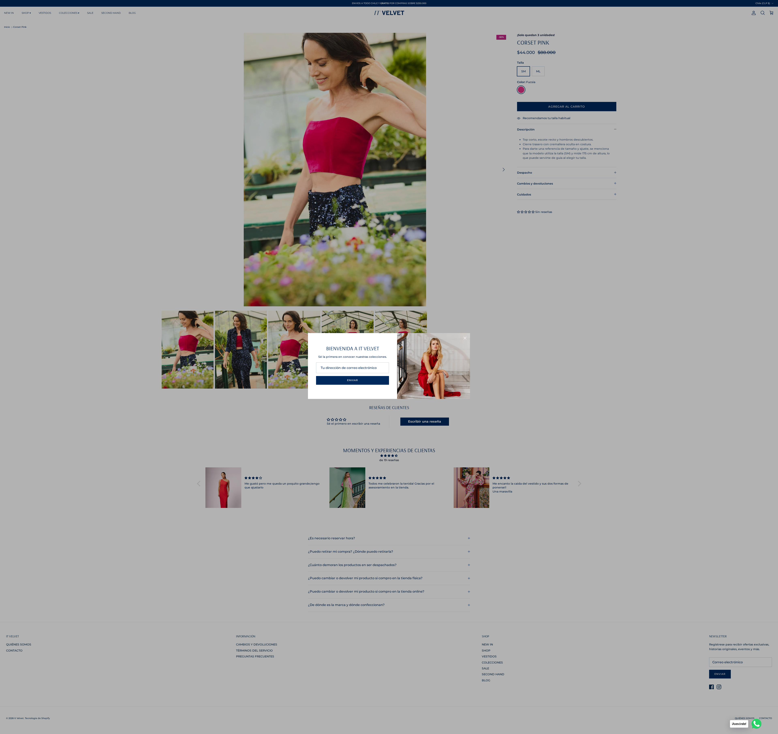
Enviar (352, 380)
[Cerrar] (465, 338)
